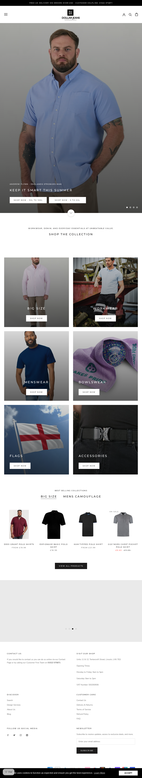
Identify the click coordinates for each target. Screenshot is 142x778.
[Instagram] (21, 735)
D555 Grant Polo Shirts (19, 544)
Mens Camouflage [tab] (82, 496)
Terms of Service (84, 709)
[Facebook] (8, 735)
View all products (71, 566)
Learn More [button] (99, 773)
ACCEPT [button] (128, 773)
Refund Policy (82, 714)
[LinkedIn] (27, 735)
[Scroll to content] (71, 212)
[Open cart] (136, 14)
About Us (11, 709)
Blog (9, 714)
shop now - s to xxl (67, 200)
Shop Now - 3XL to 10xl (28, 200)
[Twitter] (14, 735)
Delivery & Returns (85, 705)
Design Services (14, 705)
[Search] (130, 14)
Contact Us (81, 700)
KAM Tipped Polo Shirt (88, 544)
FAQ (78, 718)
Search (10, 700)
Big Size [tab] (49, 496)
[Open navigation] (5, 14)
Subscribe (87, 750)
